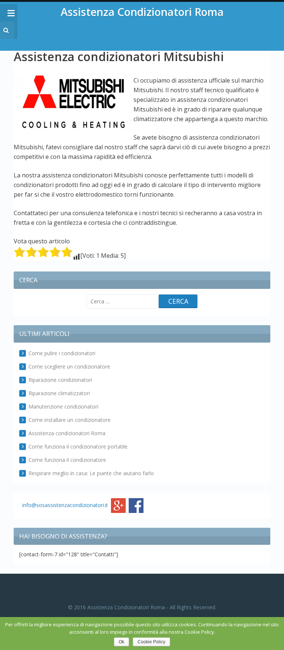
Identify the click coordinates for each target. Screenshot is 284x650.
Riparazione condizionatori (60, 379)
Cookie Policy (151, 641)
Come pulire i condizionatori (61, 353)
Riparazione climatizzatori (59, 393)
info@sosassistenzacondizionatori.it (65, 504)
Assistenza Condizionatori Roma (142, 11)
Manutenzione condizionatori (63, 406)
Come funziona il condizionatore (67, 459)
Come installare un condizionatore (69, 419)
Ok (121, 641)
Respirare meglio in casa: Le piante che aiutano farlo (91, 473)
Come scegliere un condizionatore (69, 366)
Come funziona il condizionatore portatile (78, 446)
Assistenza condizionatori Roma (66, 433)
